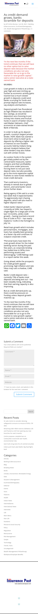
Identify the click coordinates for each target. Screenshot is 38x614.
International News (10, 506)
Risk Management (9, 536)
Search (31, 412)
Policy (6, 527)
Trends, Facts (8, 545)
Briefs (6, 471)
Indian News (8, 501)
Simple (6, 539)
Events (6, 488)
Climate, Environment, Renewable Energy (17, 474)
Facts (5, 491)
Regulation (7, 530)
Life (5, 29)
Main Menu (7, 516)
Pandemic (7, 521)
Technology (7, 542)
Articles (6, 459)
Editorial (6, 486)
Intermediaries (8, 503)
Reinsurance (8, 533)
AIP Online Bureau (12, 24)
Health (6, 498)
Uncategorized (8, 548)
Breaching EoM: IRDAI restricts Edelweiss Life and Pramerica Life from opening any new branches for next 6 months (18, 431)
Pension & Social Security (12, 524)
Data (5, 477)
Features (6, 495)
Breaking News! (9, 468)
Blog (5, 465)
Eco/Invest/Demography (23, 26)
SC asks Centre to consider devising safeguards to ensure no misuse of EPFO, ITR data (18, 423)
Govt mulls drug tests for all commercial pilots (19, 444)
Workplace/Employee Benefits (13, 554)
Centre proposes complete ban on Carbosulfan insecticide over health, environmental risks (15, 438)
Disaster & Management (12, 480)
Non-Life (6, 518)
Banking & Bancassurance (12, 462)
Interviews (7, 509)
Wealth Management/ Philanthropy (18, 29)
